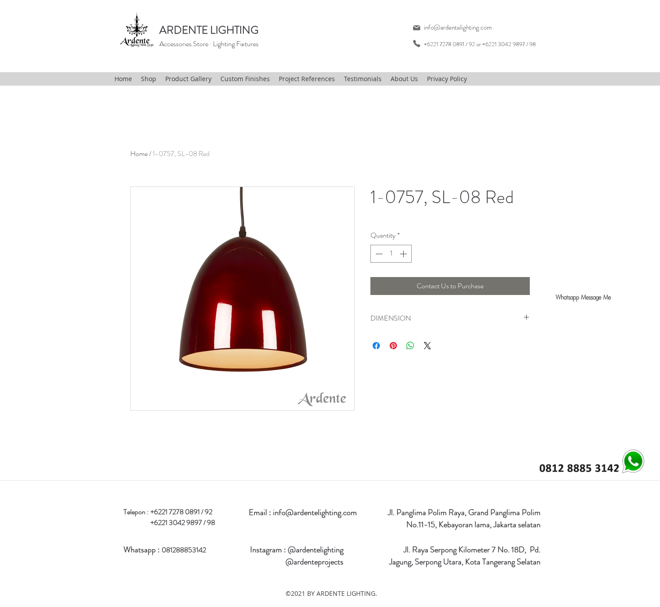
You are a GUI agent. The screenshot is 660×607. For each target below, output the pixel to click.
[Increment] (404, 253)
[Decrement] (378, 253)
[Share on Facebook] (376, 345)
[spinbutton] (391, 253)
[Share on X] (427, 345)
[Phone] (416, 43)
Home (139, 153)
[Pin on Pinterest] (393, 345)
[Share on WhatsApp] (410, 345)
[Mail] (416, 27)
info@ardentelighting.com (458, 27)
